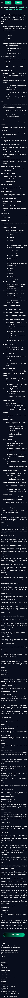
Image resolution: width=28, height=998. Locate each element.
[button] (2, 2)
